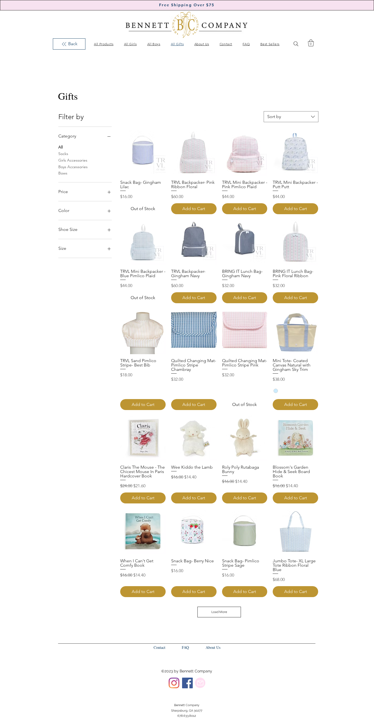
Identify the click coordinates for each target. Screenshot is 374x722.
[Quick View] (143, 153)
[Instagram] (174, 683)
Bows (62, 173)
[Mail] (200, 683)
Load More (219, 612)
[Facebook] (187, 683)
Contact (159, 647)
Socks (63, 153)
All (60, 147)
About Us (213, 647)
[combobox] (291, 116)
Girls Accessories (72, 160)
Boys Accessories (73, 166)
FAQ (185, 647)
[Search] (296, 44)
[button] (311, 42)
